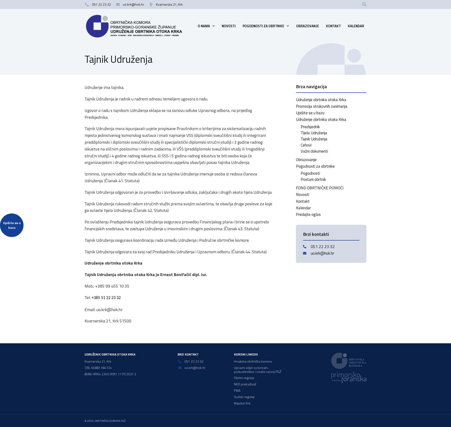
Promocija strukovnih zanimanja (321, 106)
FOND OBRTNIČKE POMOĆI (320, 187)
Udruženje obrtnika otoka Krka (321, 99)
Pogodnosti (310, 173)
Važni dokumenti (314, 151)
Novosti (229, 26)
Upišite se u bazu (310, 112)
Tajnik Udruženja (314, 139)
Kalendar (356, 26)
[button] (364, 4)
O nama (204, 26)
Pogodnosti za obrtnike (263, 26)
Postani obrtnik (313, 179)
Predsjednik (310, 126)
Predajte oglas (308, 214)
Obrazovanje (307, 26)
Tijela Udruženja (314, 132)
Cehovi (306, 145)
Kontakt (333, 26)
